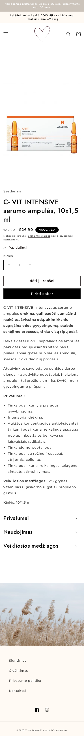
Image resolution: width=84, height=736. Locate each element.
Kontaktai (17, 691)
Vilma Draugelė (33, 730)
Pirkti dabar (42, 294)
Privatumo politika (25, 681)
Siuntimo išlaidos (39, 235)
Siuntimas (17, 661)
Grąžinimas (18, 671)
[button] (6, 34)
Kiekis (8, 256)
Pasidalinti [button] (18, 248)
